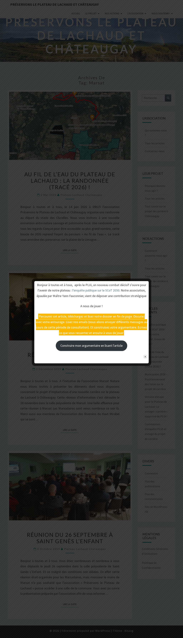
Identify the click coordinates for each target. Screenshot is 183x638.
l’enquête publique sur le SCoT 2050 (95, 290)
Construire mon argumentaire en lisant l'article (91, 345)
